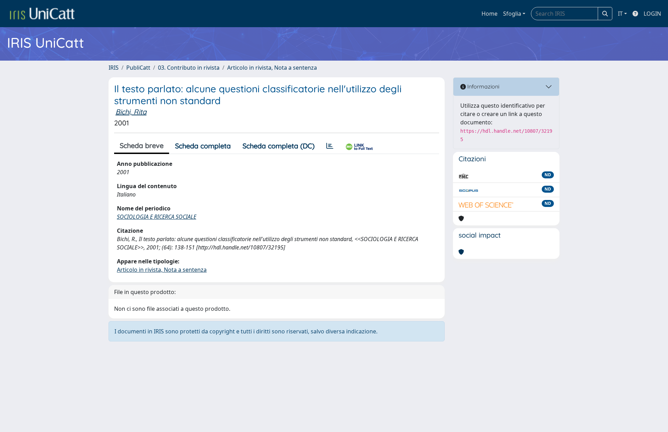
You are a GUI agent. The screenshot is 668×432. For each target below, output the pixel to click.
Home (490, 13)
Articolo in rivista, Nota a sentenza (272, 67)
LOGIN (652, 13)
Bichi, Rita (131, 111)
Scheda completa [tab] (203, 145)
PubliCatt (138, 67)
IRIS (114, 67)
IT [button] (620, 13)
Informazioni (482, 86)
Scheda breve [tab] (142, 145)
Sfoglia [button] (512, 13)
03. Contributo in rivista (189, 67)
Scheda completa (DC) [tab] (278, 145)
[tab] (329, 146)
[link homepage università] (42, 13)
